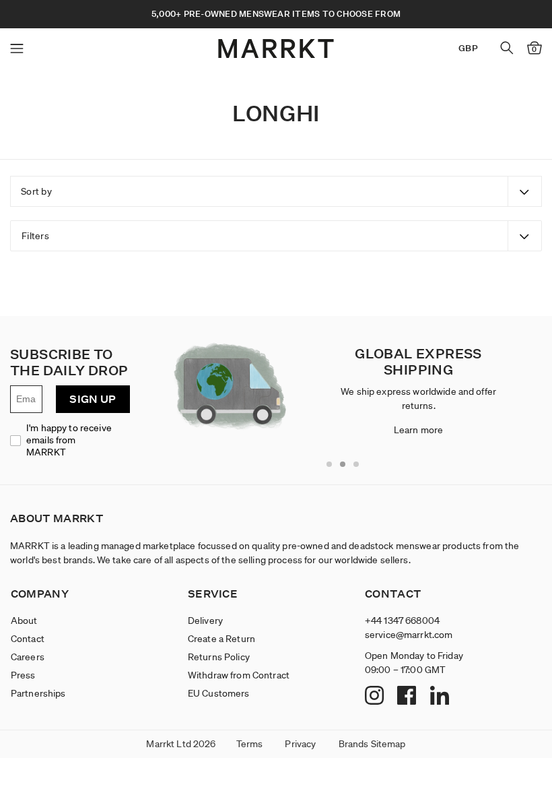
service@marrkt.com (409, 635)
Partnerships (38, 693)
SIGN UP (92, 399)
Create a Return (221, 639)
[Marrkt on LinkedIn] (441, 696)
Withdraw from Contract (238, 675)
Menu (17, 48)
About (24, 620)
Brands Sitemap (372, 744)
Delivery (205, 620)
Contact (27, 639)
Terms (249, 744)
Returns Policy (219, 657)
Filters (35, 236)
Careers (27, 657)
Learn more (418, 430)
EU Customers (219, 693)
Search (507, 48)
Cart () (534, 49)
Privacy (300, 744)
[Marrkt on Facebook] (408, 696)
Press (23, 675)
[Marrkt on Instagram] (376, 696)
